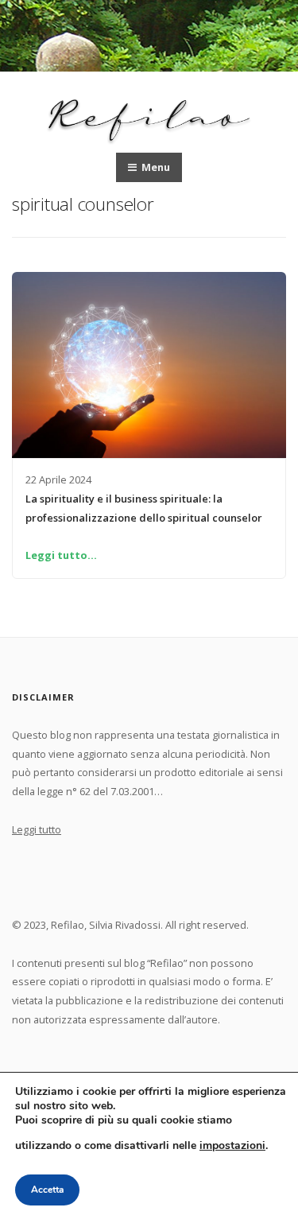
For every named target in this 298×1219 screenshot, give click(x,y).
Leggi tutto (36, 829)
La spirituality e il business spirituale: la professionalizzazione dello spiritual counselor (143, 508)
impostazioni (232, 1144)
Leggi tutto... (61, 555)
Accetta (47, 1189)
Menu (154, 167)
